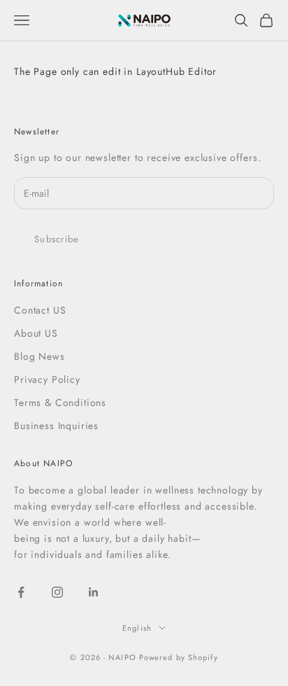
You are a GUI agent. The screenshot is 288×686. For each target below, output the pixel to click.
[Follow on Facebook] (21, 592)
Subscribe (57, 239)
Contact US (40, 310)
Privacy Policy (47, 379)
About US (36, 333)
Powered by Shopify (178, 657)
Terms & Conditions (60, 403)
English (137, 628)
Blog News (39, 356)
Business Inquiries (56, 426)
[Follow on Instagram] (57, 592)
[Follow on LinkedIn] (94, 592)
